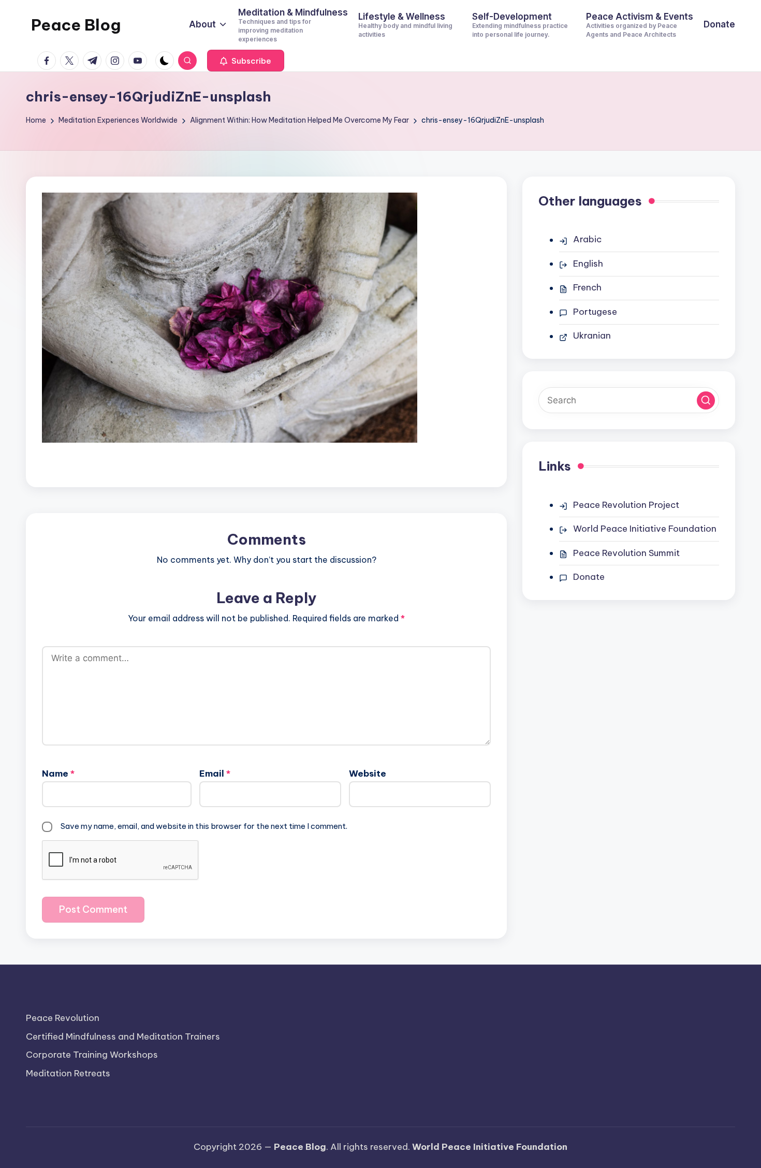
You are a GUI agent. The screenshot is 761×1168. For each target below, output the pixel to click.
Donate (589, 576)
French (587, 287)
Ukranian (592, 335)
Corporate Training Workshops (92, 1054)
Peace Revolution (62, 1018)
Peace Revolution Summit (626, 553)
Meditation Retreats (68, 1073)
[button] (245, 60)
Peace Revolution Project (626, 504)
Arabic (587, 239)
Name (58, 773)
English (588, 263)
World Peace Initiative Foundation (644, 528)
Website (367, 773)
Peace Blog (76, 25)
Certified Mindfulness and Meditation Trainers (123, 1036)
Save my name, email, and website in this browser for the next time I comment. (204, 826)
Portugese (595, 311)
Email (214, 773)
